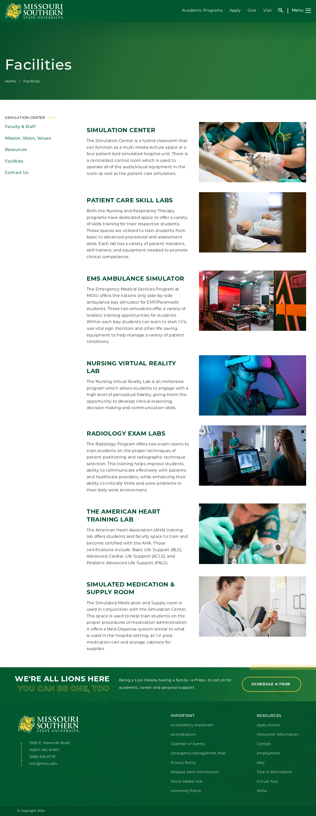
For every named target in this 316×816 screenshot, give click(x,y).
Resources (16, 150)
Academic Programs (202, 11)
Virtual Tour (267, 782)
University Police (186, 791)
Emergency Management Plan (198, 753)
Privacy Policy (183, 763)
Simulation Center (25, 118)
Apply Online (268, 725)
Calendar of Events (188, 744)
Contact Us (16, 173)
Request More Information (195, 772)
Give (252, 11)
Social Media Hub (186, 782)
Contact (264, 744)
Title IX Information (274, 772)
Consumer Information (277, 735)
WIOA (262, 791)
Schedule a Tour (272, 684)
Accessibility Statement (192, 725)
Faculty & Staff (20, 127)
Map (260, 763)
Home (10, 82)
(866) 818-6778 (42, 757)
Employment (268, 753)
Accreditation (183, 735)
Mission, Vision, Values (28, 139)
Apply (235, 11)
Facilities (14, 162)
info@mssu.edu (43, 764)
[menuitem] (39, 127)
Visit (267, 11)
